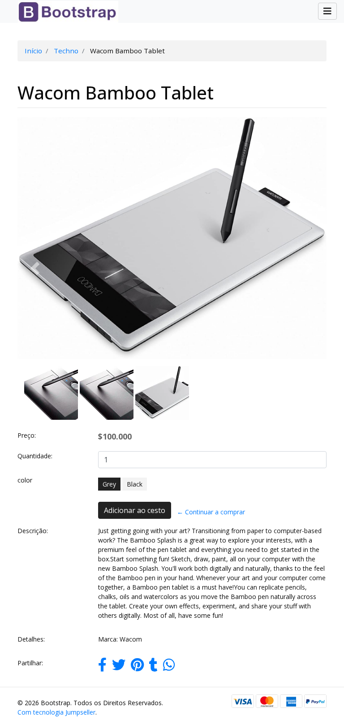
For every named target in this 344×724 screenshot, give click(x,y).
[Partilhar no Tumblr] (153, 667)
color (24, 480)
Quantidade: (34, 456)
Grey (109, 484)
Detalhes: (31, 639)
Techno (66, 50)
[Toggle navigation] (327, 11)
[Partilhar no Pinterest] (137, 667)
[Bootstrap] (64, 11)
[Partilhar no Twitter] (118, 667)
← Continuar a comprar (211, 512)
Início (33, 50)
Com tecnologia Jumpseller (56, 712)
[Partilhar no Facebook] (102, 667)
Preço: (26, 435)
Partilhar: (30, 663)
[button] (35, 268)
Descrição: (32, 530)
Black (134, 484)
